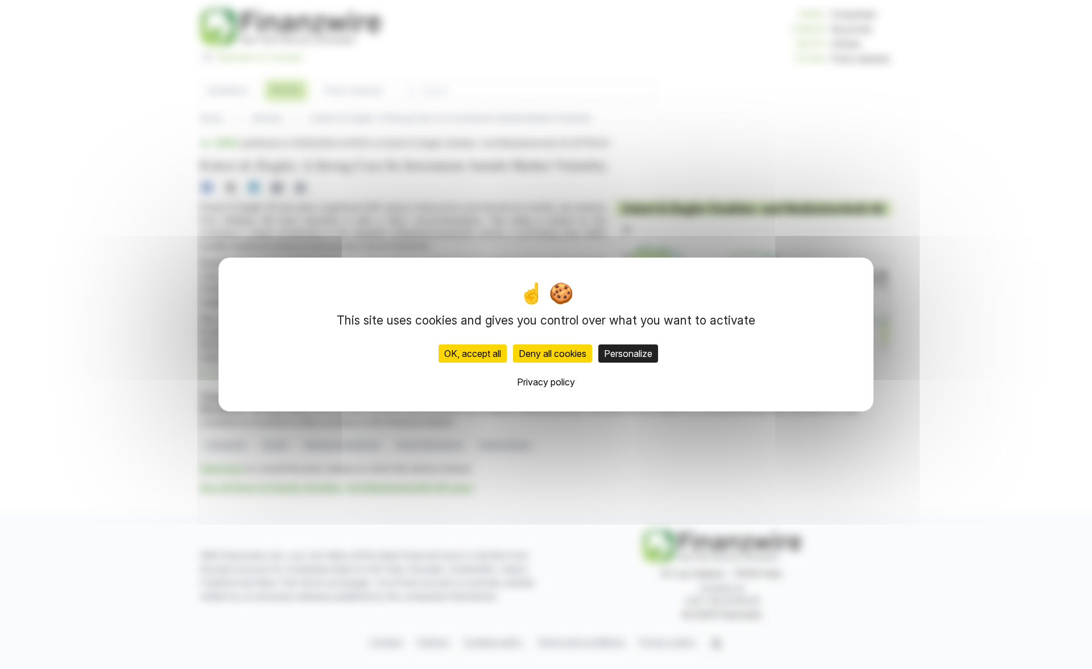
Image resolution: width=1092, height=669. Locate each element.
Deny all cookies (552, 353)
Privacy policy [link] (546, 382)
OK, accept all (472, 353)
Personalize (628, 353)
